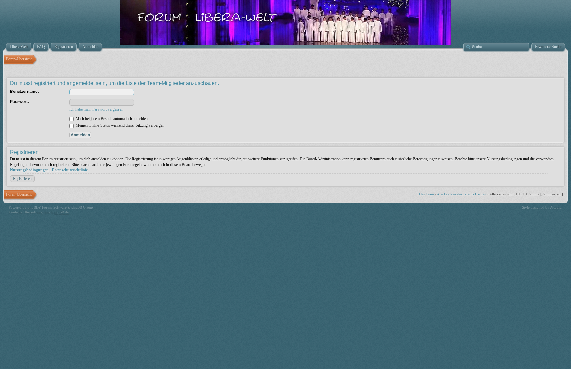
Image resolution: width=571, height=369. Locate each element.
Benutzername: (24, 91)
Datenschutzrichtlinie (70, 170)
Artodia (555, 207)
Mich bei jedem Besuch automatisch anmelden (111, 118)
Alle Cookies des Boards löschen (461, 194)
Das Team (426, 194)
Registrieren (22, 178)
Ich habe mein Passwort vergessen (96, 109)
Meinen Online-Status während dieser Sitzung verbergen (119, 125)
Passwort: (19, 101)
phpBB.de (61, 212)
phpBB (33, 207)
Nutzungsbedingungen (29, 170)
